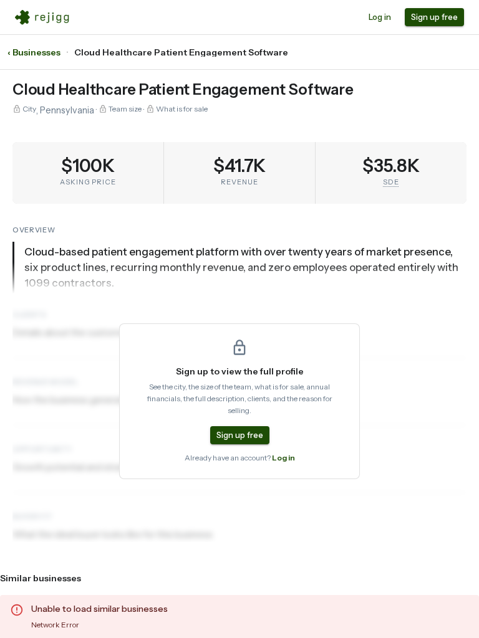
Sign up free (434, 17)
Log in (380, 17)
